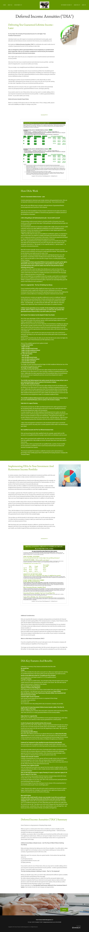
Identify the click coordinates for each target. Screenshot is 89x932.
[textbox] (40, 909)
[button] (18, 5)
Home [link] (4, 4)
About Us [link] (10, 4)
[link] (44, 4)
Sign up (64, 909)
